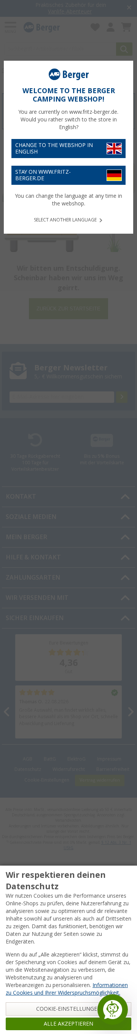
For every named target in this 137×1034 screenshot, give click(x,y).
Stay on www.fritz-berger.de (43, 175)
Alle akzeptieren (68, 1024)
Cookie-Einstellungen (68, 1009)
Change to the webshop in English (54, 148)
